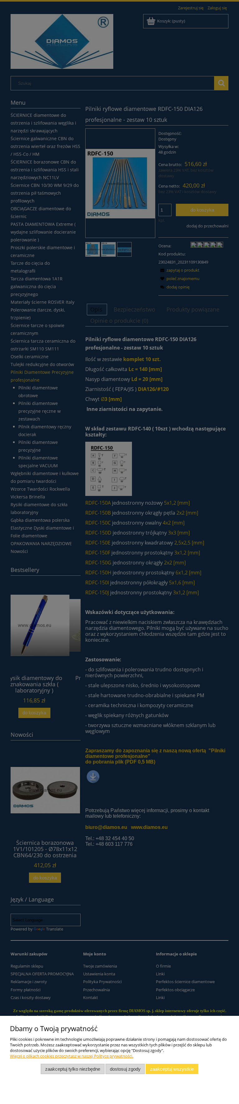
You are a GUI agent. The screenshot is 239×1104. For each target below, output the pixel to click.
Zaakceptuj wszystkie (172, 1069)
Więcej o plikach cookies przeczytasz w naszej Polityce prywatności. (71, 1056)
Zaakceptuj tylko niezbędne (72, 1069)
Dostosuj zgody (125, 1069)
